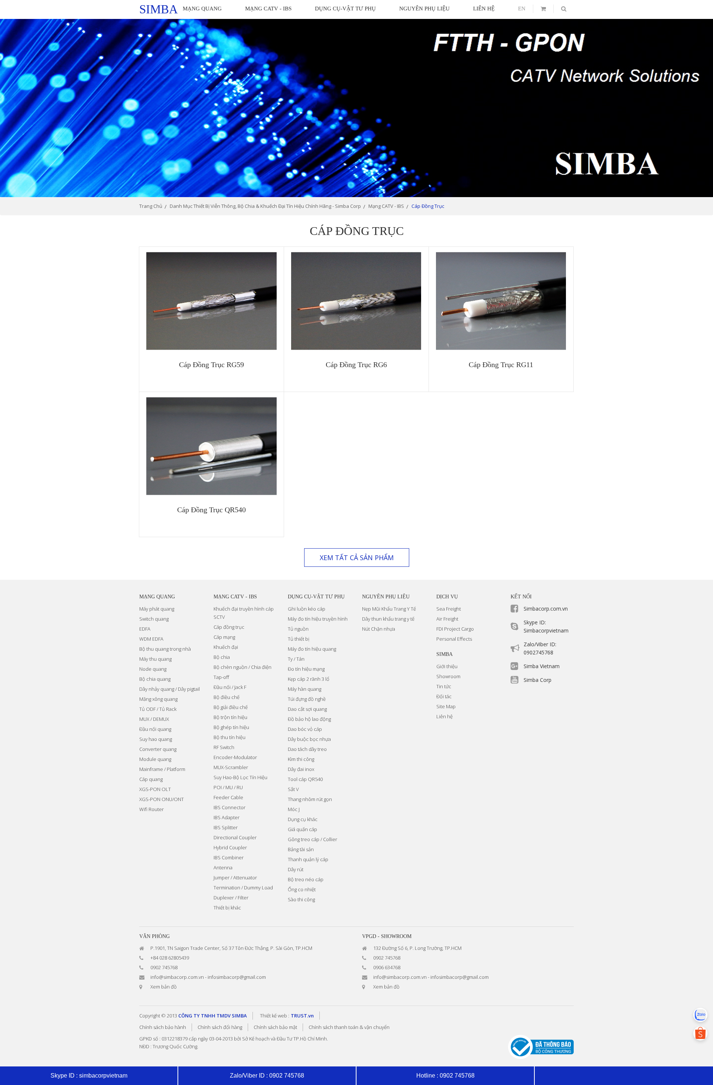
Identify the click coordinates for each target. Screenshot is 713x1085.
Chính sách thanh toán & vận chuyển (349, 1027)
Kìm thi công (301, 759)
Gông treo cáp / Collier (312, 839)
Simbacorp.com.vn (546, 608)
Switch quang (154, 618)
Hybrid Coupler (230, 847)
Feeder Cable (228, 797)
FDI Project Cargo (455, 628)
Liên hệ (444, 716)
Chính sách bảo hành (162, 1027)
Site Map (446, 706)
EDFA (144, 628)
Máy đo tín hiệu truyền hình (318, 618)
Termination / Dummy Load (243, 887)
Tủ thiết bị (298, 638)
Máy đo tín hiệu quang (312, 649)
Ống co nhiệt (302, 889)
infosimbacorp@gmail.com (237, 977)
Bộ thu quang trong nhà (165, 649)
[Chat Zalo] (700, 1015)
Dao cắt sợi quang (307, 709)
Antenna (223, 867)
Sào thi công (301, 899)
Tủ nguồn (298, 628)
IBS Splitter (226, 827)
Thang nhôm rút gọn (310, 799)
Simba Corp (537, 679)
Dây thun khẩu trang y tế (388, 618)
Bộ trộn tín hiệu (230, 717)
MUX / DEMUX (154, 719)
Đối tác (444, 696)
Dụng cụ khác (303, 819)
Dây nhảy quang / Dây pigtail (169, 689)
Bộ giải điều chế (231, 707)
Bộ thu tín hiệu (229, 737)
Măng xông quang (158, 699)
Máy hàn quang (304, 689)
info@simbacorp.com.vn (177, 977)
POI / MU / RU (228, 787)
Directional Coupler (235, 837)
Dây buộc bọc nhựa (309, 739)
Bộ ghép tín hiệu (231, 727)
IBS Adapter (227, 817)
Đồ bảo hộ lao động (309, 719)
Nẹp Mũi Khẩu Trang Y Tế (389, 608)
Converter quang (157, 749)
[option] (356, 108)
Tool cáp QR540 (305, 779)
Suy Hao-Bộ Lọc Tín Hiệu (240, 777)
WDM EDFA (151, 638)
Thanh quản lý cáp (308, 859)
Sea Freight (448, 608)
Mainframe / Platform (162, 769)
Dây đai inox (301, 769)
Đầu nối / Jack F (230, 687)
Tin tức (443, 686)
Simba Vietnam (542, 666)
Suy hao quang (155, 739)
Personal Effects (454, 638)
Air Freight (447, 618)
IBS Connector (229, 807)
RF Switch (224, 747)
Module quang (155, 759)
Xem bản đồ (163, 986)
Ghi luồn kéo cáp (306, 608)
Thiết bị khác (227, 907)
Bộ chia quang (154, 679)
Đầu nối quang (155, 729)
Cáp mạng (224, 637)
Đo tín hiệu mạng (306, 669)
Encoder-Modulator (235, 757)
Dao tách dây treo (307, 749)
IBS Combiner (229, 857)
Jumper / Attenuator (235, 877)
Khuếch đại (226, 647)
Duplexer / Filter (231, 897)
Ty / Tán (296, 659)
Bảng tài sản (301, 849)
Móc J (294, 809)
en (521, 9)
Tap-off (221, 677)
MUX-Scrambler (231, 767)
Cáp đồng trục (229, 627)
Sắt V (293, 789)
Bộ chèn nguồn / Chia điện (242, 667)
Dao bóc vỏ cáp (305, 729)
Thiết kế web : (274, 1015)
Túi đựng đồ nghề (307, 699)
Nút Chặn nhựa (378, 628)
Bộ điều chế (227, 697)
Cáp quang (151, 779)
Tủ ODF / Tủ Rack (157, 709)
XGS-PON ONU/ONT (161, 799)
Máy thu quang (155, 659)
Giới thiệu (447, 666)
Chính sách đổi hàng (220, 1027)
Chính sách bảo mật (275, 1027)
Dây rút (295, 869)
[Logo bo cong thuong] (541, 1046)
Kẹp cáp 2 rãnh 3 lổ (308, 679)
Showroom (448, 676)
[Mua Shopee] (700, 1033)
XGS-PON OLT (155, 789)
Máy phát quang (156, 608)
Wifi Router (151, 809)
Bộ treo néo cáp (305, 879)
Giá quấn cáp (302, 829)
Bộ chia (222, 657)
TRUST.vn (302, 1015)
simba (158, 9)
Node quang (152, 669)
